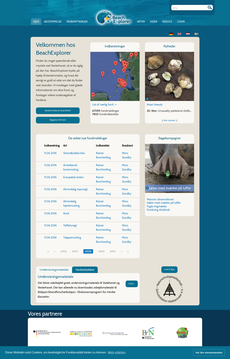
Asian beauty (154, 104)
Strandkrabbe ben (74, 153)
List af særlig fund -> (104, 104)
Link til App (169, 269)
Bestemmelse (52, 21)
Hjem (36, 21)
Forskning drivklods (158, 209)
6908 (88, 251)
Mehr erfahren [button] (117, 352)
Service (167, 21)
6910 (113, 251)
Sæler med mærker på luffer (164, 202)
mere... (131, 283)
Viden (153, 21)
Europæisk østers (73, 177)
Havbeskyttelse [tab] (85, 269)
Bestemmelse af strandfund (58, 110)
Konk (66, 213)
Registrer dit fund (58, 119)
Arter (141, 21)
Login (181, 21)
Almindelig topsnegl (75, 189)
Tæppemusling (72, 237)
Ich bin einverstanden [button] (209, 352)
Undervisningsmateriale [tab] (54, 269)
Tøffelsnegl (70, 225)
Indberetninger (77, 21)
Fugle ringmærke (169, 188)
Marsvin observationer (160, 199)
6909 (101, 251)
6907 (75, 251)
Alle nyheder (169, 120)
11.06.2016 (50, 153)
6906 (64, 251)
